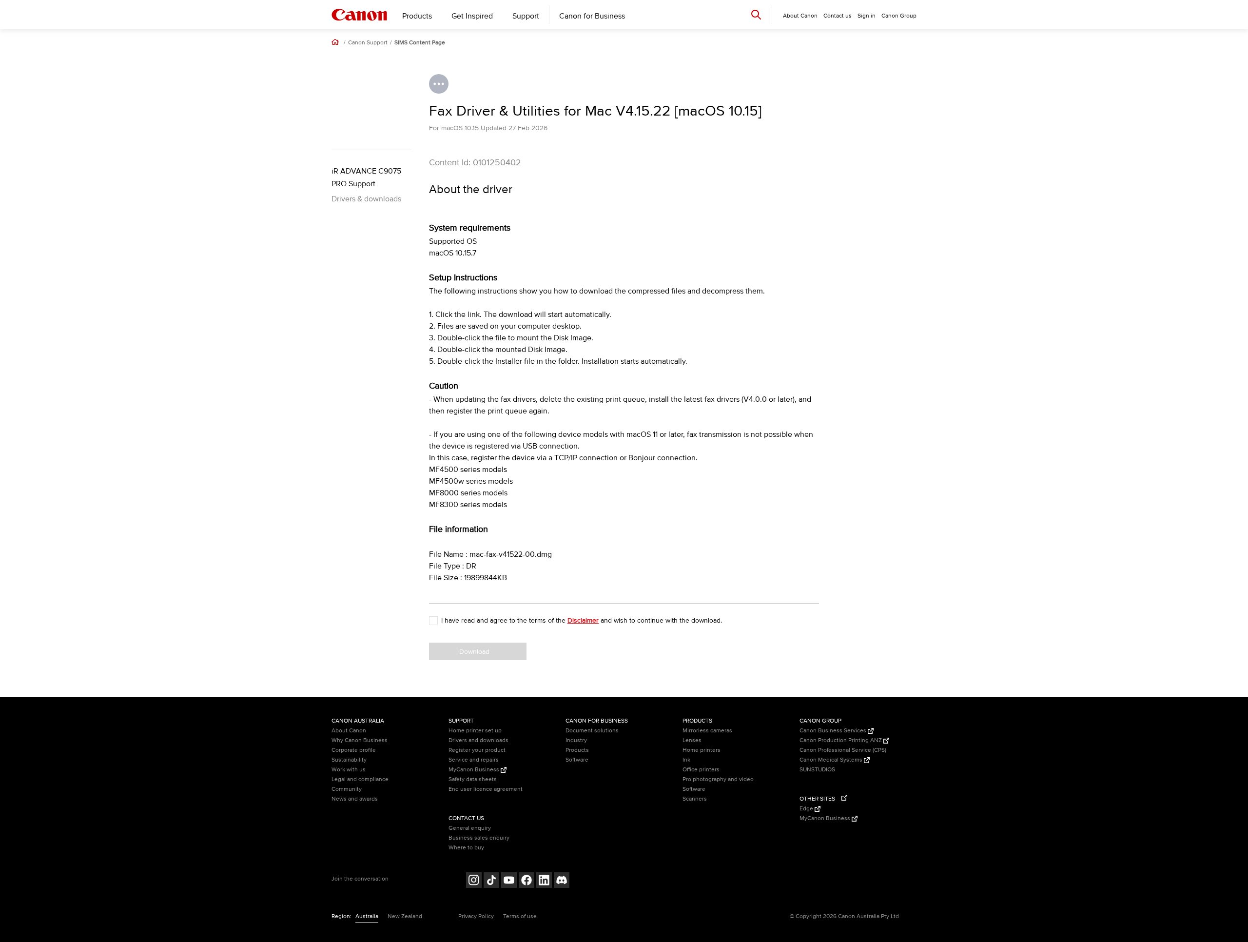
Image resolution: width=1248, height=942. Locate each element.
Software (577, 760)
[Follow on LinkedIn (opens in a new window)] (544, 881)
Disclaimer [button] (583, 620)
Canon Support (368, 43)
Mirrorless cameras (707, 730)
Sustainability (349, 760)
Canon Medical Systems (832, 760)
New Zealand (405, 916)
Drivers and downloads (478, 740)
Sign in (867, 16)
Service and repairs (473, 760)
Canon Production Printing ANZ (841, 740)
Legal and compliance (360, 779)
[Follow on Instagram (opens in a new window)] (474, 881)
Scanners (694, 799)
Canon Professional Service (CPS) (843, 750)
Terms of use (520, 916)
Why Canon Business (360, 740)
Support (525, 16)
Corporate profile (354, 750)
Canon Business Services (834, 730)
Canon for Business (592, 16)
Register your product (477, 750)
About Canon (349, 730)
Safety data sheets (472, 779)
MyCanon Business (474, 769)
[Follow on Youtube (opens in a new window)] (509, 881)
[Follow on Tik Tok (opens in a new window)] (491, 881)
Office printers (701, 769)
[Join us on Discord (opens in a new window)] (561, 881)
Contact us (837, 16)
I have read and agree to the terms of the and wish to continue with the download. (581, 620)
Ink (686, 760)
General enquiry (469, 828)
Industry (576, 740)
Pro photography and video (718, 779)
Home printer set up (475, 730)
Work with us (349, 769)
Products (417, 16)
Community (347, 789)
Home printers (701, 750)
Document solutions (592, 730)
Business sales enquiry (478, 838)
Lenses (692, 740)
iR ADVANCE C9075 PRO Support (366, 177)
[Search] (756, 14)
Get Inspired (472, 16)
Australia (366, 916)
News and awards (355, 799)
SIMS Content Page (419, 43)
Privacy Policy (476, 916)
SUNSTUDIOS (817, 769)
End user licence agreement (485, 789)
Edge (807, 808)
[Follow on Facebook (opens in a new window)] (526, 881)
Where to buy (466, 847)
